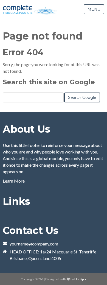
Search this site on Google (49, 82)
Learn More (14, 180)
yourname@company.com (34, 243)
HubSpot (80, 279)
